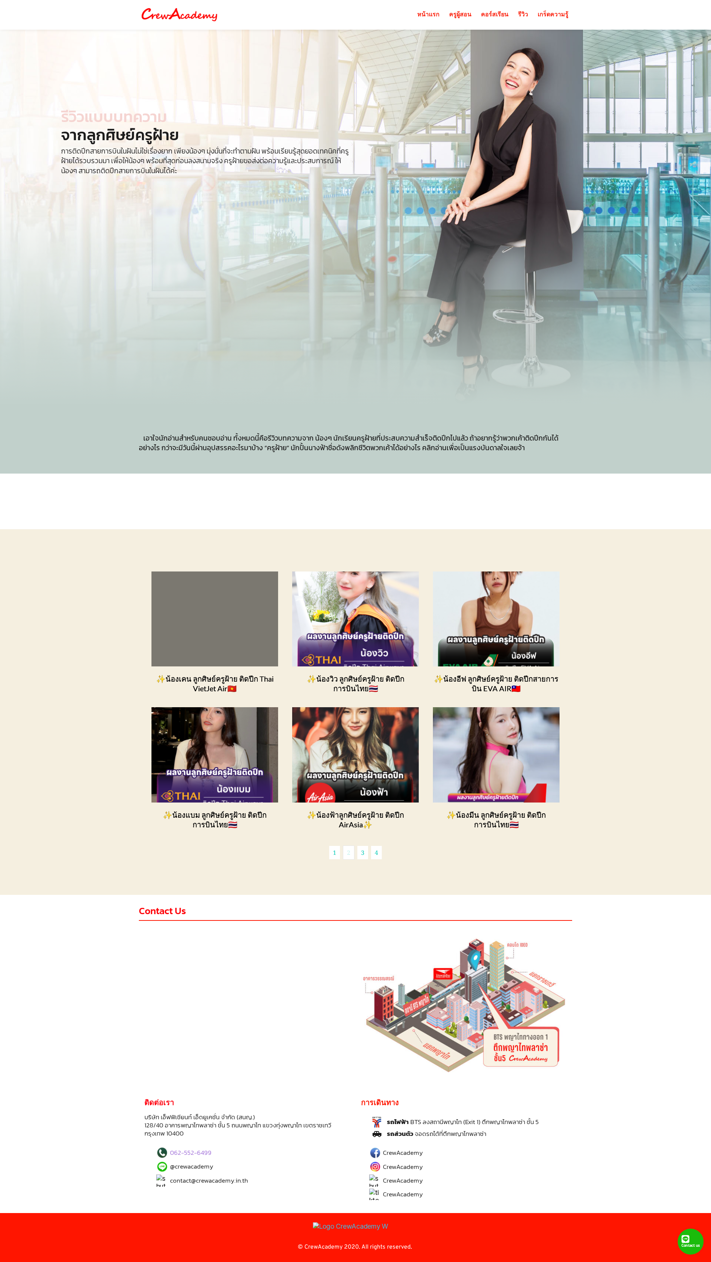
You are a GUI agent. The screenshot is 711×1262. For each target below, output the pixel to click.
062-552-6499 (190, 1152)
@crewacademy (191, 1166)
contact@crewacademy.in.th (209, 1180)
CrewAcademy (403, 1152)
